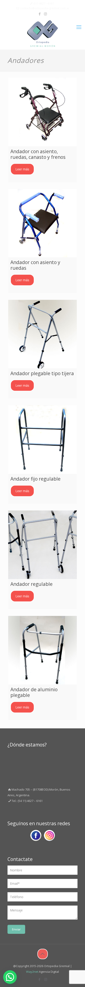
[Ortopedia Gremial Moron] (42, 33)
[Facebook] (39, 14)
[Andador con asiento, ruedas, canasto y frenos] (42, 112)
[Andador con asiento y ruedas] (42, 223)
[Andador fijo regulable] (42, 439)
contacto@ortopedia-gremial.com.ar (44, 8)
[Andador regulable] (42, 544)
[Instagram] (45, 14)
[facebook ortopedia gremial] (36, 836)
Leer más (22, 169)
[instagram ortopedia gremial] (49, 836)
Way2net (32, 972)
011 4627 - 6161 (44, 3)
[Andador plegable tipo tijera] (42, 334)
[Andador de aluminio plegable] (42, 650)
